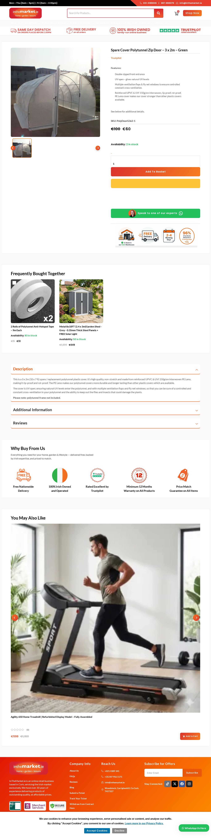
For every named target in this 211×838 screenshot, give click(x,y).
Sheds (73, 23)
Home (13, 23)
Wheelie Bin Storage (108, 23)
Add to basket (156, 171)
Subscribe (192, 772)
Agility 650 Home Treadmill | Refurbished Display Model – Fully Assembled (51, 716)
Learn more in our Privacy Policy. (144, 823)
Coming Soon (129, 23)
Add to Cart (192, 736)
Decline (119, 830)
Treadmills (48, 23)
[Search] (158, 13)
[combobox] (110, 13)
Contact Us (160, 23)
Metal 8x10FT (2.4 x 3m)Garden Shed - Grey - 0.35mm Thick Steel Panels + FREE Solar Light (80, 330)
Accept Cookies (97, 830)
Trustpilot (116, 57)
